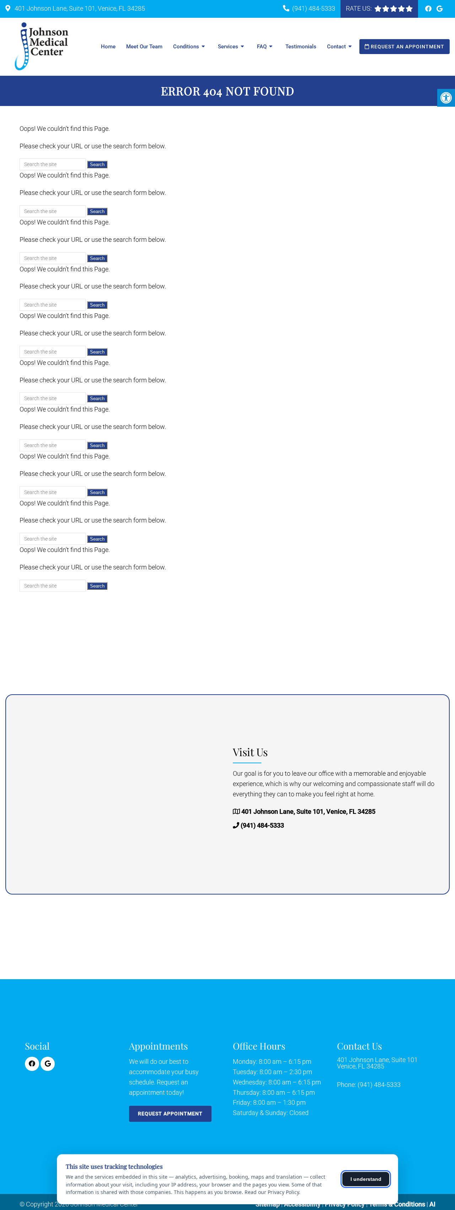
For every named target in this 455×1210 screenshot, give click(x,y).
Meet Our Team (144, 46)
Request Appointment (170, 1113)
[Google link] (439, 8)
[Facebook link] (429, 8)
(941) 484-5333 (313, 8)
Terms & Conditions (398, 1204)
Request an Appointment (406, 46)
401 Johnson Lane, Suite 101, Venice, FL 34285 (79, 8)
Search (97, 164)
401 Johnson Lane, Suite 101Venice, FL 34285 (377, 1063)
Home (108, 46)
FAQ (262, 46)
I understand (365, 1179)
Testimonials (300, 46)
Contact (336, 46)
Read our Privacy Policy (272, 1192)
